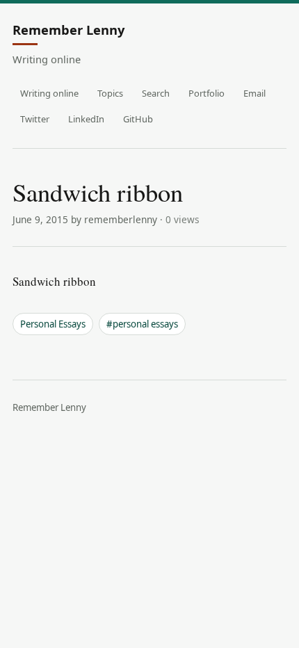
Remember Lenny (68, 30)
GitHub (138, 119)
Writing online (49, 93)
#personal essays (142, 324)
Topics (110, 93)
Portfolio (206, 93)
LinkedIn (86, 119)
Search (156, 93)
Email (254, 93)
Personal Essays (53, 324)
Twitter (34, 119)
